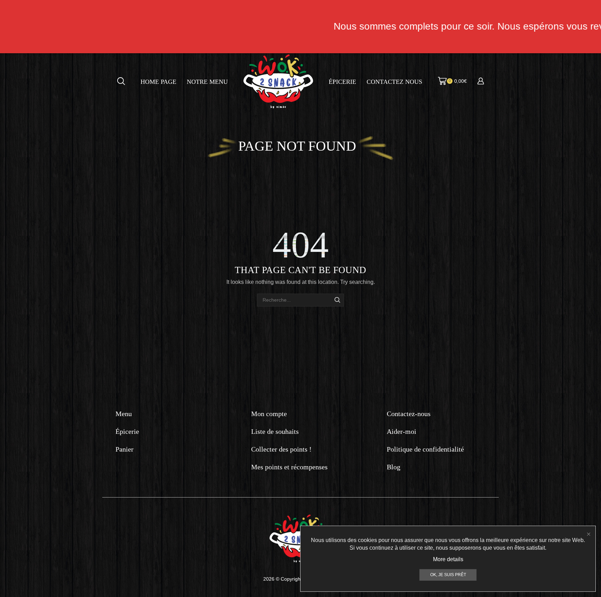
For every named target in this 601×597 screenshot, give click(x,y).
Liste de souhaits (275, 431)
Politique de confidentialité (425, 449)
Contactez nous (394, 81)
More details (448, 559)
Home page (158, 81)
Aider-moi (401, 431)
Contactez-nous (409, 413)
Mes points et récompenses (289, 467)
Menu (123, 413)
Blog (393, 467)
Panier (124, 449)
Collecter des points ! (281, 449)
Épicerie (342, 81)
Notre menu (207, 81)
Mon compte (269, 413)
